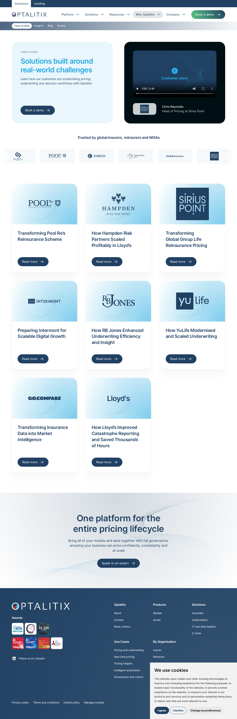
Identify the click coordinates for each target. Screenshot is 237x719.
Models (157, 613)
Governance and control (128, 676)
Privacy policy (20, 702)
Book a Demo (122, 626)
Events (61, 25)
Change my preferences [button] (205, 710)
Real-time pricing (124, 656)
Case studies (22, 25)
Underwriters (200, 619)
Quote (157, 619)
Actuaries (197, 613)
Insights (38, 25)
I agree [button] (161, 710)
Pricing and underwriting (129, 650)
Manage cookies (94, 702)
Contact (119, 619)
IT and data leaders (204, 626)
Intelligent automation (127, 670)
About (117, 613)
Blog (50, 25)
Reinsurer (158, 656)
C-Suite (196, 633)
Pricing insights (123, 663)
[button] (70, 14)
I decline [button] (178, 710)
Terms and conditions (46, 702)
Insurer (157, 650)
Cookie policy (72, 702)
